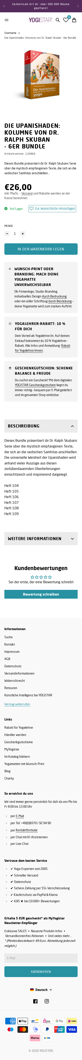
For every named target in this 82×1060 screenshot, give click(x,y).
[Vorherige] (4, 6)
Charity (9, 778)
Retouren (10, 688)
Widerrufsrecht (14, 680)
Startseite (10, 33)
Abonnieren (41, 972)
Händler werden (15, 735)
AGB (7, 659)
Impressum (11, 651)
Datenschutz (12, 666)
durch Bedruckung (54, 296)
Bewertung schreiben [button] (41, 594)
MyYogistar (11, 749)
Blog (7, 771)
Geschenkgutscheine (18, 742)
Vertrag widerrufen (17, 704)
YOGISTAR (46, 1051)
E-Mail (20, 816)
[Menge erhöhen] (22, 233)
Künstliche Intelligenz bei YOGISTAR (28, 695)
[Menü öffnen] (6, 20)
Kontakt (9, 644)
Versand (27, 193)
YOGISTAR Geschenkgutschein (35, 385)
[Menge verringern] (7, 233)
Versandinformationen (19, 673)
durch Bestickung (60, 301)
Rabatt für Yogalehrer (18, 727)
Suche (8, 637)
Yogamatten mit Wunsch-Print (24, 764)
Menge (8, 225)
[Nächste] (78, 6)
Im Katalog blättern (17, 756)
